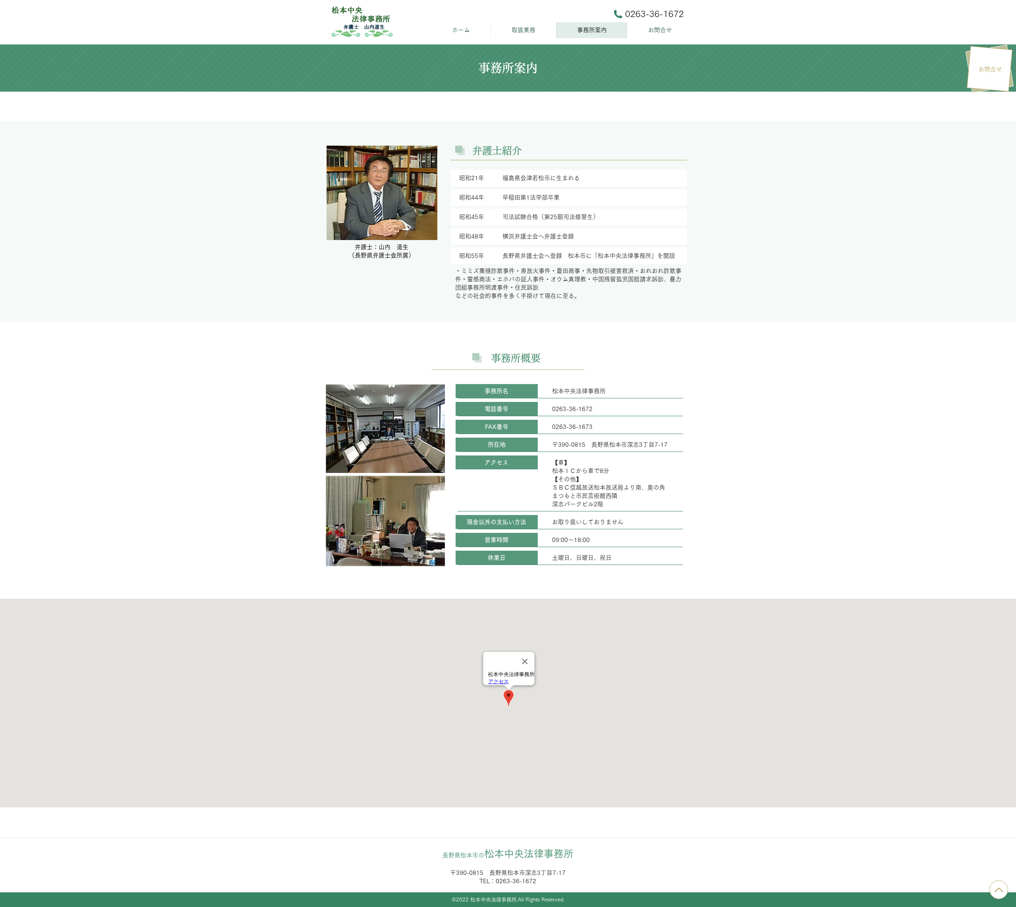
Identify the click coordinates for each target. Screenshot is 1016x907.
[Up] (998, 889)
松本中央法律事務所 (508, 854)
